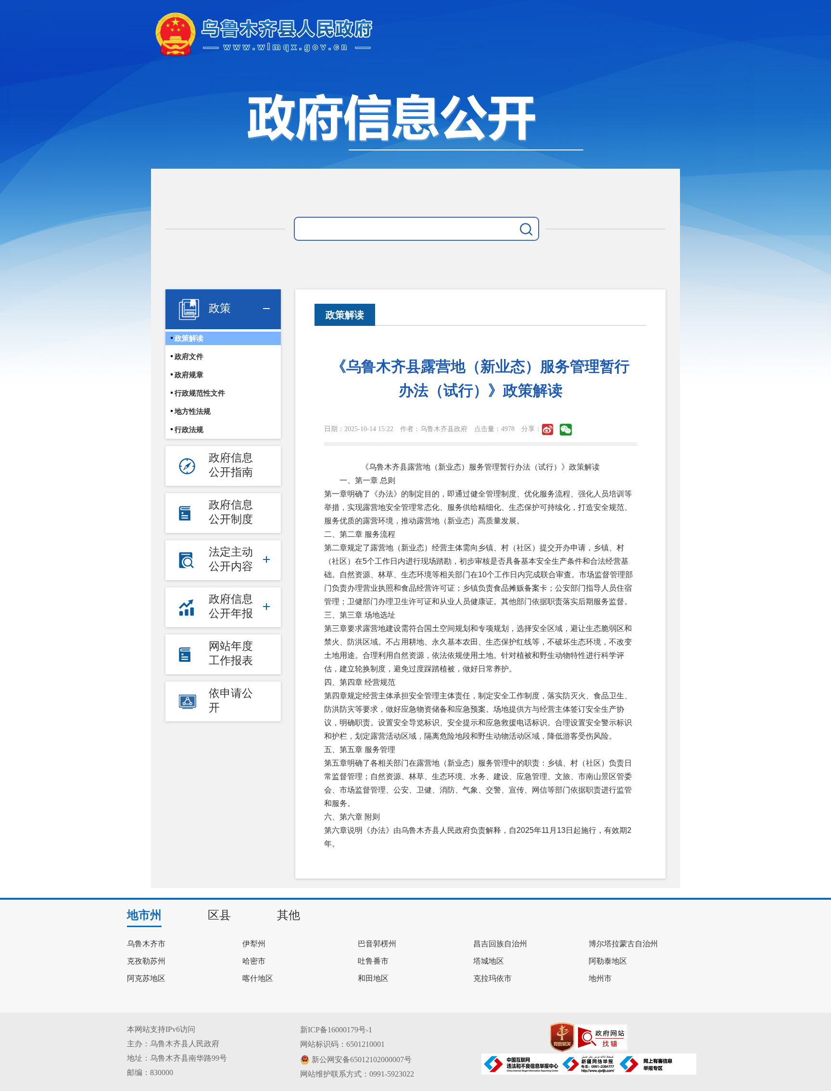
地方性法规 (193, 411)
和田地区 (373, 978)
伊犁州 (253, 944)
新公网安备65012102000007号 (362, 1059)
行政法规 (189, 430)
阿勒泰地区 (608, 961)
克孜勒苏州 (146, 961)
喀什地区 (257, 978)
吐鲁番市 (373, 961)
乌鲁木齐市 (146, 944)
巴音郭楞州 (377, 944)
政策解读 (189, 338)
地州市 (600, 978)
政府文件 (189, 356)
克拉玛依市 (492, 978)
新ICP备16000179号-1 (336, 1030)
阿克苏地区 (146, 978)
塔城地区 (488, 961)
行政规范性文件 (200, 393)
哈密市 (253, 961)
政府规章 (189, 375)
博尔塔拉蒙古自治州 (623, 944)
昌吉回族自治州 (500, 944)
